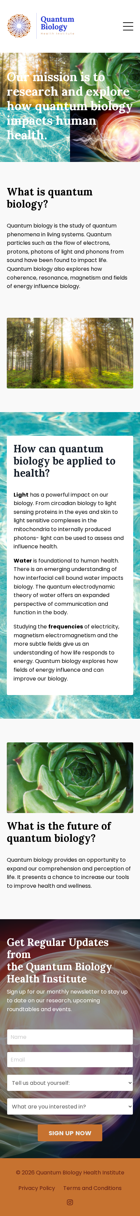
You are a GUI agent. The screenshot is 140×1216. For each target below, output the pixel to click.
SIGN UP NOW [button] (70, 1133)
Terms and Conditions (92, 1188)
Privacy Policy (36, 1188)
